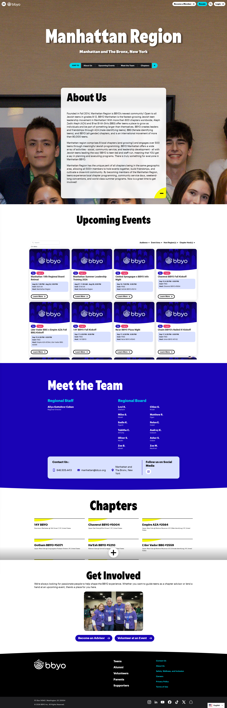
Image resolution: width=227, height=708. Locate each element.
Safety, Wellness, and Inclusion (170, 671)
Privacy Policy (162, 681)
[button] (4, 4)
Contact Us (161, 661)
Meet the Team (127, 65)
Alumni (118, 667)
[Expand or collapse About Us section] (160, 193)
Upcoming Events (106, 65)
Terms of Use (162, 687)
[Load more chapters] (113, 553)
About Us (88, 65)
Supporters (121, 685)
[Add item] (155, 65)
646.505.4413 (64, 470)
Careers (159, 676)
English (217, 705)
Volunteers (121, 673)
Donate (202, 4)
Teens (118, 661)
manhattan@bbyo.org (93, 470)
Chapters (145, 65)
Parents (119, 679)
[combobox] (216, 705)
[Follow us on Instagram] (148, 471)
